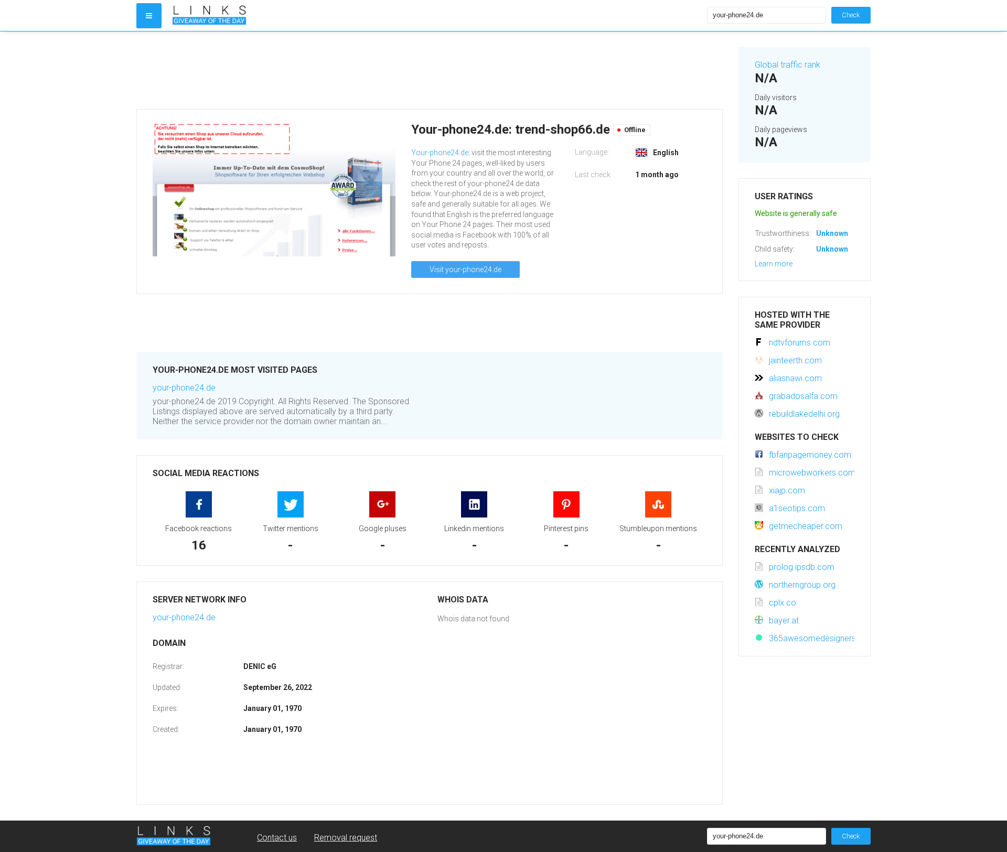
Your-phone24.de (439, 152)
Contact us (277, 838)
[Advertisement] (429, 70)
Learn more (773, 264)
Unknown (832, 233)
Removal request (345, 838)
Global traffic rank (787, 65)
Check (851, 15)
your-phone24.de (184, 388)
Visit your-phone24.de (465, 269)
